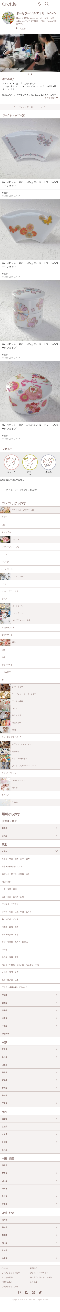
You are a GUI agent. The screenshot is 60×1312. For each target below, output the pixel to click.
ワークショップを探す (11, 1273)
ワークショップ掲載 (10, 1287)
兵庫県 (4, 1142)
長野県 (4, 1072)
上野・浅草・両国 (9, 889)
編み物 (15, 787)
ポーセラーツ (17, 606)
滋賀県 (4, 1119)
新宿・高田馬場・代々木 (12, 866)
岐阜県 (4, 1080)
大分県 (4, 1243)
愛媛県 (4, 1204)
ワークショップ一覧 (23, 107)
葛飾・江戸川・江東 (10, 980)
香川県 (4, 1196)
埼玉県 (4, 1018)
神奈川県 (5, 1034)
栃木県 (4, 1003)
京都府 (4, 1126)
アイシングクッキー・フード (24, 766)
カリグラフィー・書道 (21, 620)
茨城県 (4, 995)
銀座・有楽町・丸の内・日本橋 (15, 942)
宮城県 (4, 836)
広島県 (4, 1173)
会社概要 (33, 1282)
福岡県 (4, 1220)
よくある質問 (7, 1277)
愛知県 (4, 1095)
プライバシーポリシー (39, 1273)
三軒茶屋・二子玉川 (10, 904)
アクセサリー (17, 576)
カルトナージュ (18, 780)
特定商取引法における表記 (41, 1277)
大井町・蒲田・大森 (10, 972)
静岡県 (4, 1088)
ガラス (15, 708)
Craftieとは (6, 1268)
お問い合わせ (7, 1282)
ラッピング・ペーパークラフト (25, 694)
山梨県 (4, 1065)
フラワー (15, 539)
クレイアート (17, 613)
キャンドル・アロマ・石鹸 (23, 510)
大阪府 (4, 1134)
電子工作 (15, 751)
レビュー (44, 107)
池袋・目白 (6, 882)
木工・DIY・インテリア (22, 744)
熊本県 (4, 1235)
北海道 (4, 828)
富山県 (4, 1049)
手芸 (14, 642)
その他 (15, 802)
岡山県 (4, 1165)
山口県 (4, 1181)
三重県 (4, 1103)
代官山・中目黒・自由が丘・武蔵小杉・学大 (20, 965)
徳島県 (4, 1188)
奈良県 (4, 1150)
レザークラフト (18, 687)
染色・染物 (16, 723)
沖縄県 (4, 1258)
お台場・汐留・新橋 (10, 957)
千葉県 (4, 1026)
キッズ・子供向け (19, 759)
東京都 (4, 851)
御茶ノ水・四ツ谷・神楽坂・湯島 (16, 874)
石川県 (4, 1057)
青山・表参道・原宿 (10, 935)
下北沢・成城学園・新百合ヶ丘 (15, 987)
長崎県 (4, 1227)
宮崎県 (4, 1250)
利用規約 (33, 1268)
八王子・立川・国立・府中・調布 (16, 859)
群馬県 (4, 1010)
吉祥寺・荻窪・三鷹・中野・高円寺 (16, 912)
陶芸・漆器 (16, 715)
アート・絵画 (17, 701)
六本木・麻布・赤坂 (10, 927)
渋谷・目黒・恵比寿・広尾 (13, 897)
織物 (14, 730)
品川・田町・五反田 (10, 919)
